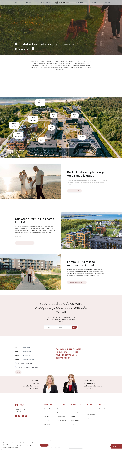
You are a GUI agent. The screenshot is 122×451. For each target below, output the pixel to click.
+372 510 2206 (33, 383)
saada (18, 372)
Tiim (100, 413)
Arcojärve (46, 416)
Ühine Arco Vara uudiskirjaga (25, 363)
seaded (16, 447)
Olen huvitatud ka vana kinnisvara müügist (28, 367)
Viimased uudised (88, 410)
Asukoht (18, 2)
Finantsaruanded (61, 420)
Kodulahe (46, 413)
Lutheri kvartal (48, 428)
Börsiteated (60, 413)
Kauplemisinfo (61, 409)
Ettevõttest (76, 404)
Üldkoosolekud (61, 416)
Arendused (48, 404)
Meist (72, 409)
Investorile (62, 404)
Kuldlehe (46, 420)
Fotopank (88, 418)
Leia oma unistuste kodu (24, 243)
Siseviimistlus (80, 2)
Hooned (29, 2)
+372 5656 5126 (89, 383)
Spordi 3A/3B (47, 424)
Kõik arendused (48, 409)
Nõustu (44, 445)
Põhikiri (73, 424)
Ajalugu (73, 416)
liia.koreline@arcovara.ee (30, 386)
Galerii (93, 2)
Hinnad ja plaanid (43, 2)
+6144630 (18, 411)
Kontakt (104, 2)
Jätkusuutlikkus (75, 420)
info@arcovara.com (20, 409)
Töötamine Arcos (76, 413)
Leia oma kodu (73, 191)
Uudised (89, 404)
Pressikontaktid (90, 414)
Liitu (74, 327)
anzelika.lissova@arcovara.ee (93, 386)
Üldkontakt (102, 409)
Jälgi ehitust (18, 236)
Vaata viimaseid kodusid (76, 282)
